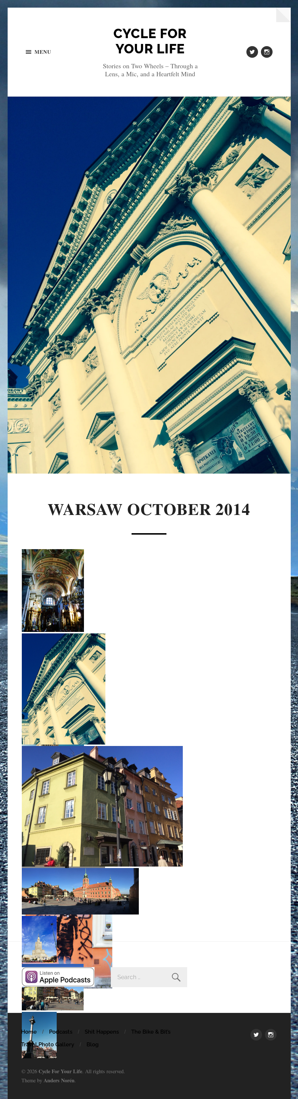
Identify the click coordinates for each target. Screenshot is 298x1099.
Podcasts (60, 1032)
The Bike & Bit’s (150, 1032)
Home (29, 1032)
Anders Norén (59, 1080)
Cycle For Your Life (150, 41)
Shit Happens (102, 1032)
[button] (53, 590)
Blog (92, 1044)
